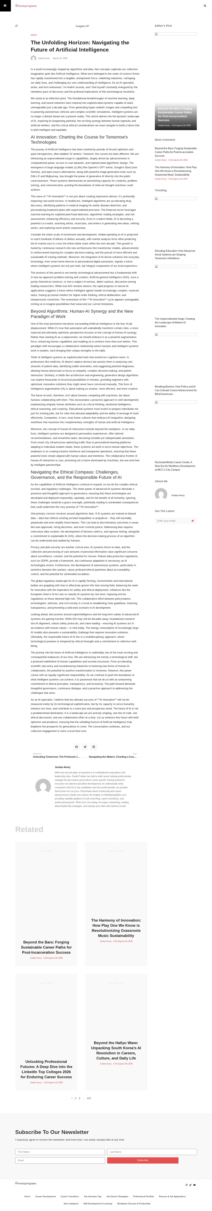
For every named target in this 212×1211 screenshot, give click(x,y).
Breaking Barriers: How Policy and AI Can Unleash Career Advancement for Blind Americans (176, 390)
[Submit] (192, 521)
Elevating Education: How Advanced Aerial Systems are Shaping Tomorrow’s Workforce (175, 255)
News (34, 35)
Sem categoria (71, 1203)
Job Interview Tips (92, 1196)
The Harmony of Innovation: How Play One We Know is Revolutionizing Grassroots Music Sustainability (176, 171)
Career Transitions (70, 1196)
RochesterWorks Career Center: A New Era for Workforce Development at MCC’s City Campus (175, 466)
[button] (205, 6)
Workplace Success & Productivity (133, 1203)
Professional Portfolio (143, 1196)
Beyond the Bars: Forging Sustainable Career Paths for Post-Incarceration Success (46, 947)
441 (89, 1098)
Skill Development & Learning (97, 1203)
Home (27, 1196)
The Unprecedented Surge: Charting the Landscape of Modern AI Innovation (175, 322)
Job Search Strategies (117, 1196)
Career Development (45, 1196)
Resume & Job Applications (172, 1196)
